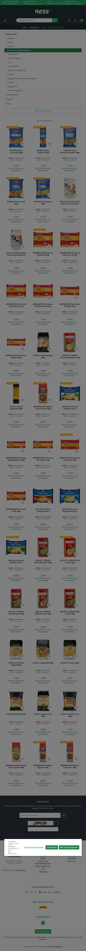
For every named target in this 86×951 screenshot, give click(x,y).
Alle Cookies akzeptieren (69, 847)
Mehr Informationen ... (12, 852)
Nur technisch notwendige (33, 847)
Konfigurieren (52, 847)
